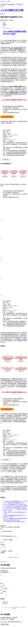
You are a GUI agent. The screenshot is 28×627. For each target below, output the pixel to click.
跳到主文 (3, 13)
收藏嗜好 (11, 539)
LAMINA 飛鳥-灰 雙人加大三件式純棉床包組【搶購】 (15, 506)
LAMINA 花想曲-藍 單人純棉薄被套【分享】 (13, 502)
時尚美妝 (11, 20)
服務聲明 (14, 608)
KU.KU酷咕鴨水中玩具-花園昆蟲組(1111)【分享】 (14, 507)
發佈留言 (2, 552)
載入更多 (2, 544)
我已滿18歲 (3, 624)
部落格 (4, 24)
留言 (11, 536)
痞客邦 (7, 536)
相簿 (4, 22)
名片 (4, 26)
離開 (7, 624)
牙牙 (2, 528)
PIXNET (6, 607)
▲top (2, 542)
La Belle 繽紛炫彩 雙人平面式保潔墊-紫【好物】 (14, 521)
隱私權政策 (23, 607)
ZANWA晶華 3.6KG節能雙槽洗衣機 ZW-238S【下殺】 (15, 501)
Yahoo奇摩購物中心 (22, 91)
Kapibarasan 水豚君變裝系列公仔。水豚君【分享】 (14, 504)
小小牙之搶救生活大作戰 (12, 10)
